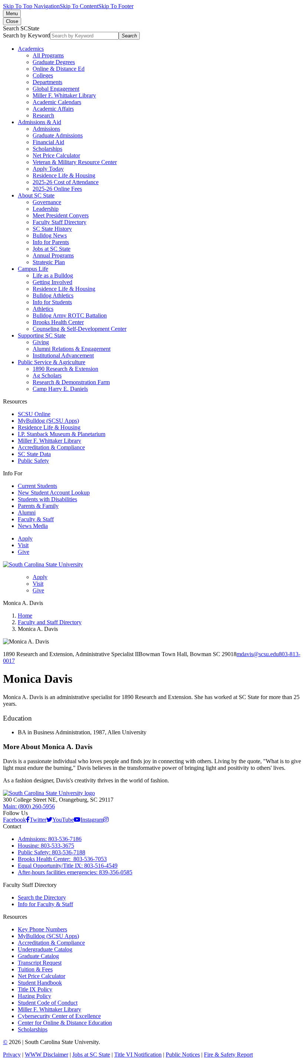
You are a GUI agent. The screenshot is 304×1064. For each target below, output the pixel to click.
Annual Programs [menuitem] (53, 255)
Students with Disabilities (47, 499)
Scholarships (32, 1029)
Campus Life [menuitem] (33, 269)
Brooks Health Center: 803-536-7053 (62, 859)
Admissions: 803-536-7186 (50, 839)
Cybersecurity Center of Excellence (59, 1016)
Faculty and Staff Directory (50, 622)
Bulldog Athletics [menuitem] (53, 295)
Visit (23, 545)
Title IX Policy (35, 989)
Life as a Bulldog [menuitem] (53, 275)
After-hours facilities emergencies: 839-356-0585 (75, 872)
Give (23, 552)
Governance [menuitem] (47, 202)
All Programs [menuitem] (48, 55)
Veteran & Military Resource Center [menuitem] (75, 162)
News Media (33, 526)
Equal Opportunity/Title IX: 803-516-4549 (68, 865)
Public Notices (183, 1054)
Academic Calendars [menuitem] (57, 102)
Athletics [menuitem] (43, 309)
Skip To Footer (115, 6)
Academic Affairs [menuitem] (53, 109)
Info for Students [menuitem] (52, 302)
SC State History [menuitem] (52, 229)
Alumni (27, 512)
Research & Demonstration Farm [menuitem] (71, 382)
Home (25, 615)
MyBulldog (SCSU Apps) (48, 421)
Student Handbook (40, 983)
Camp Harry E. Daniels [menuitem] (60, 389)
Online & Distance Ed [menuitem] (59, 69)
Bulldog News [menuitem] (50, 235)
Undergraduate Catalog (45, 949)
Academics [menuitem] (31, 49)
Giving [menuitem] (41, 342)
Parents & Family (38, 506)
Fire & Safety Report (228, 1054)
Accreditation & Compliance (51, 447)
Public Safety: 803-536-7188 (51, 852)
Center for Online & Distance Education (65, 1023)
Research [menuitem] (43, 115)
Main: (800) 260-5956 (29, 806)
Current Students (37, 486)
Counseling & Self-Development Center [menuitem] (79, 329)
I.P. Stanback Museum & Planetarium (61, 434)
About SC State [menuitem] (36, 195)
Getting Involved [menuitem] (52, 282)
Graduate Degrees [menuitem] (54, 62)
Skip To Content (79, 6)
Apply (25, 538)
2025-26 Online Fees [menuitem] (57, 189)
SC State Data (34, 454)
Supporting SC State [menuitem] (42, 335)
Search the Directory (42, 897)
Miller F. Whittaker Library (49, 441)
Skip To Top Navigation (31, 6)
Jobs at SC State (91, 1054)
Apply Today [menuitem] (48, 169)
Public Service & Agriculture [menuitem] (51, 362)
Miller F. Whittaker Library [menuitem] (64, 95)
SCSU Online (34, 414)
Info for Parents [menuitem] (51, 242)
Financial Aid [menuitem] (48, 142)
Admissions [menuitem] (46, 129)
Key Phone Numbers (42, 929)
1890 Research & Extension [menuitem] (65, 369)
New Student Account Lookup (54, 492)
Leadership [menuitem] (46, 209)
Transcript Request (40, 963)
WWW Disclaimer (46, 1054)
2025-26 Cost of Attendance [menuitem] (66, 182)
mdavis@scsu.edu (258, 654)
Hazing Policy (34, 996)
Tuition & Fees (35, 969)
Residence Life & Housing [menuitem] (64, 175)
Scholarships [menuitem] (47, 149)
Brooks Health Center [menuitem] (58, 322)
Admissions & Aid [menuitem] (39, 122)
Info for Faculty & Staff (45, 904)
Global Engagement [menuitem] (56, 89)
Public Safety (33, 461)
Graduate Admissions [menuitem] (58, 135)
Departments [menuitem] (47, 82)
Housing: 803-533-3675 (46, 845)
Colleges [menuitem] (43, 75)
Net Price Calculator (41, 976)
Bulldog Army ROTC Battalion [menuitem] (70, 315)
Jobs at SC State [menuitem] (51, 249)
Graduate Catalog (38, 956)
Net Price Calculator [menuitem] (56, 155)
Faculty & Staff (36, 519)
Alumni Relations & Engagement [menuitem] (71, 349)
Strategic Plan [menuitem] (49, 262)
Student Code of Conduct (47, 1003)
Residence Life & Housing (49, 427)
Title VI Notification (138, 1054)
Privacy (12, 1054)
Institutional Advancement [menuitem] (63, 355)
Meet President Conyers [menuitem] (61, 215)
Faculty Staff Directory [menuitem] (59, 222)
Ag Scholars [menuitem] (47, 375)
